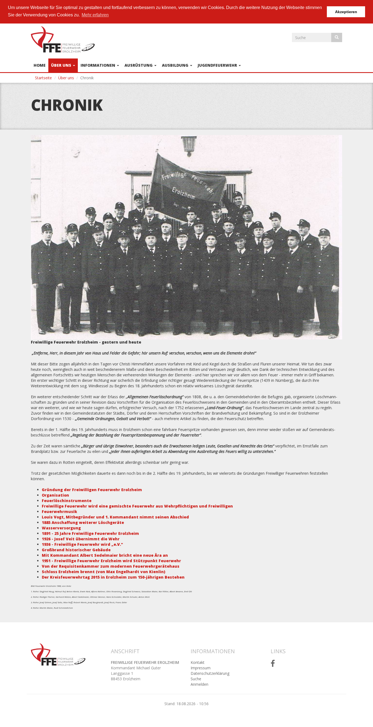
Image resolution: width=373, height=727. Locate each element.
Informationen (98, 65)
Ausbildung (176, 65)
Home (40, 65)
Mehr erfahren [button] (95, 15)
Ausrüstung (139, 65)
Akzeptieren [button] (346, 12)
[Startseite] (65, 39)
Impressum (201, 667)
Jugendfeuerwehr (218, 65)
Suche (196, 678)
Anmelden (199, 684)
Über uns (61, 65)
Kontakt (198, 662)
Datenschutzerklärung (210, 673)
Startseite (43, 77)
